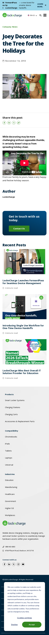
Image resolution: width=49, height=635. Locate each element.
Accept (32, 624)
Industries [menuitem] (10, 474)
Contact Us (19, 228)
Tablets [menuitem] (8, 450)
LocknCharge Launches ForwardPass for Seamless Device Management (23, 282)
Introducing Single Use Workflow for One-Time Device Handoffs (23, 327)
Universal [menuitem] (9, 464)
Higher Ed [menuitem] (9, 508)
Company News (10, 27)
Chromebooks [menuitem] (11, 436)
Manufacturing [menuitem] (11, 487)
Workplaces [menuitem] (10, 515)
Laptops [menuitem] (8, 457)
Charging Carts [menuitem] (11, 414)
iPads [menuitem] (7, 443)
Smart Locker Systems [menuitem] (14, 400)
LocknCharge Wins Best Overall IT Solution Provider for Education (22, 372)
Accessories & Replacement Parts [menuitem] (20, 421)
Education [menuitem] (9, 480)
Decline (14, 624)
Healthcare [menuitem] (10, 494)
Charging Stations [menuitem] (12, 407)
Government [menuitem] (10, 501)
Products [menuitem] (9, 394)
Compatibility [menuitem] (11, 430)
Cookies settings (24, 618)
